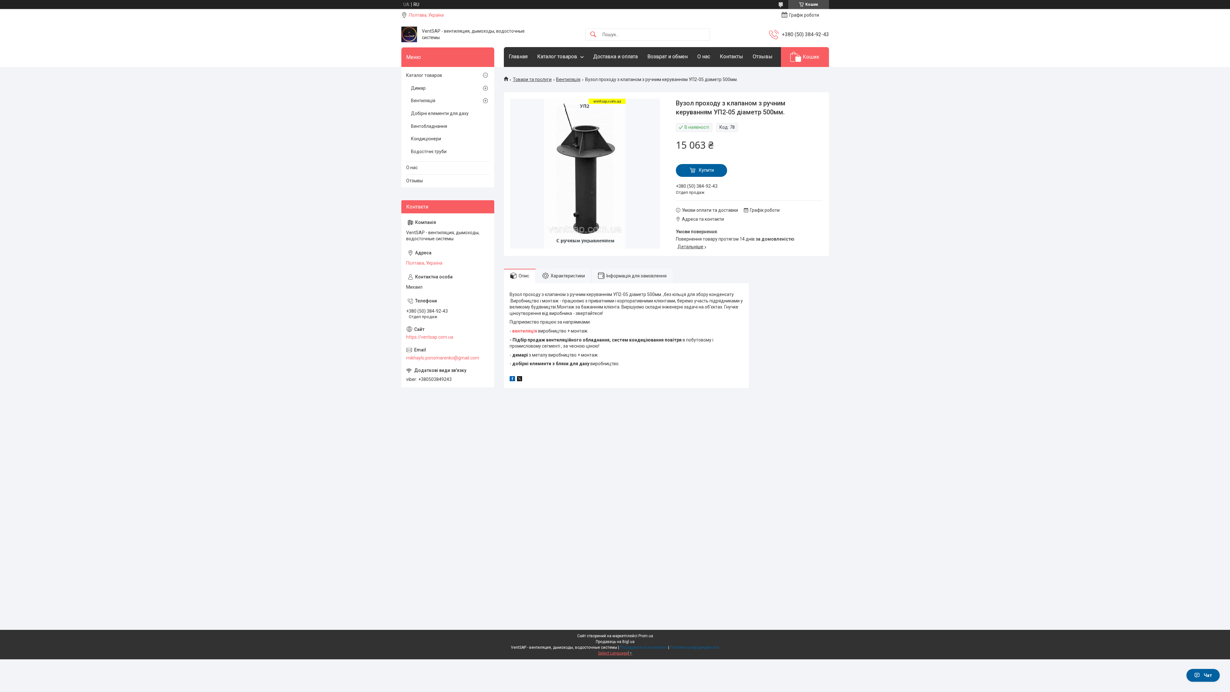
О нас (703, 57)
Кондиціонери (426, 138)
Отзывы (763, 57)
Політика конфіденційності (694, 647)
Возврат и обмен (667, 57)
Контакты (731, 57)
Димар (418, 88)
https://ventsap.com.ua (429, 337)
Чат (1208, 675)
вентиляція (524, 331)
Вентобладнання (429, 126)
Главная (518, 57)
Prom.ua (645, 636)
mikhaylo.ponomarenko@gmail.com (442, 357)
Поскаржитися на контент (643, 647)
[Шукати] (593, 35)
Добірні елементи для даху (440, 113)
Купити (706, 170)
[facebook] (512, 379)
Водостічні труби (429, 151)
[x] (519, 379)
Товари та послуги (532, 79)
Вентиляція (568, 79)
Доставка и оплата (615, 57)
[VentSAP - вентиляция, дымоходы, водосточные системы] (409, 34)
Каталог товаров (557, 57)
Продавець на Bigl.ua (615, 641)
